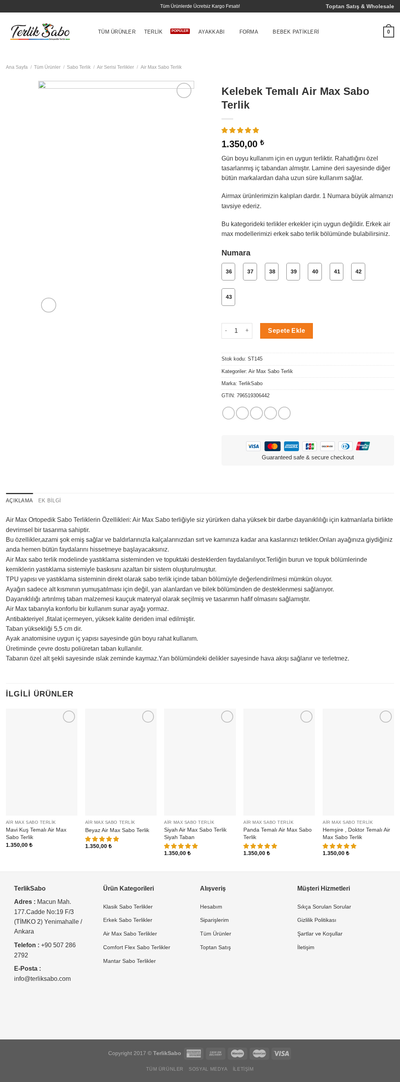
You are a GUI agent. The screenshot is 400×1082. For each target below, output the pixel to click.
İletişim (305, 947)
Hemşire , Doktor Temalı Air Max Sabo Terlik (356, 833)
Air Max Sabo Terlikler (130, 933)
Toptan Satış (215, 947)
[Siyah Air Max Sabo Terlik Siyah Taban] (200, 762)
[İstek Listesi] (371, 32)
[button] (241, 130)
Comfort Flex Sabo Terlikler (136, 947)
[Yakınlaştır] (48, 305)
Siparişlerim (214, 920)
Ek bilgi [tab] (49, 501)
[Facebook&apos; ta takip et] (9, 6)
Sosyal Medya (208, 1069)
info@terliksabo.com (42, 978)
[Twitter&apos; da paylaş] (242, 413)
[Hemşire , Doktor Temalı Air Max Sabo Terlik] (358, 762)
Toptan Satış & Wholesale (360, 6)
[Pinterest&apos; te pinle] (270, 413)
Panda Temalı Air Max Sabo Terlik (277, 833)
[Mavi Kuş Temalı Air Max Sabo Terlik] (41, 762)
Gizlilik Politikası (316, 920)
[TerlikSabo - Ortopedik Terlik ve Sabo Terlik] (40, 32)
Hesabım (211, 906)
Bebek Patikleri (296, 32)
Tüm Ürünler (117, 32)
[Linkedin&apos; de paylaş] (284, 413)
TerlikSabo (250, 383)
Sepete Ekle (286, 330)
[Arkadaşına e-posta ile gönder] (256, 413)
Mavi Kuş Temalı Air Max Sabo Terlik (36, 833)
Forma (248, 32)
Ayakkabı (211, 32)
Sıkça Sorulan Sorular (324, 906)
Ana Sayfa (17, 67)
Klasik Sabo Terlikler (128, 906)
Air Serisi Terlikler (115, 67)
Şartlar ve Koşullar (320, 933)
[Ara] (340, 32)
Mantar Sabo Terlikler (129, 961)
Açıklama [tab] (19, 501)
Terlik (153, 32)
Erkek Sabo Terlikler (127, 920)
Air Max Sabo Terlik (161, 67)
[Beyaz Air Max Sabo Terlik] (121, 762)
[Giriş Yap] (356, 32)
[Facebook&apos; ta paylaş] (228, 413)
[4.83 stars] (340, 846)
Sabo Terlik (79, 67)
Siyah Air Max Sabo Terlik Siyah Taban (195, 833)
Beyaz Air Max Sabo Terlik (117, 830)
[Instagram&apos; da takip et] (17, 6)
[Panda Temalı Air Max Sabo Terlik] (279, 762)
